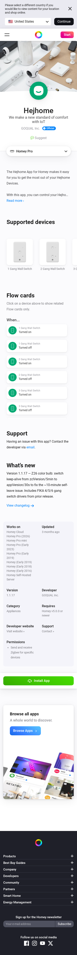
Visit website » (16, 631)
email (30, 447)
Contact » (48, 631)
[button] (28, 21)
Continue (63, 21)
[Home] (38, 34)
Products (9, 856)
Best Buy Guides (14, 863)
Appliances (14, 611)
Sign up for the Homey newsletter (39, 917)
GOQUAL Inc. (50, 595)
